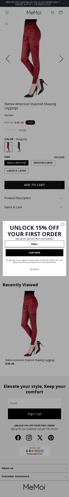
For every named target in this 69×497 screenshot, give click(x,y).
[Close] (63, 224)
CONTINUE (34, 252)
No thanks (34, 269)
